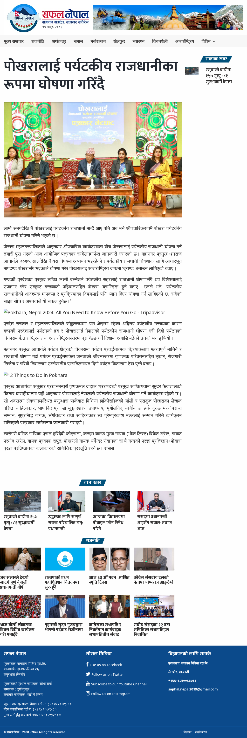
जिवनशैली (160, 41)
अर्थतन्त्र (59, 41)
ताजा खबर (92, 483)
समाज (78, 41)
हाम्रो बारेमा (201, 732)
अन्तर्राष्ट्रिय (184, 41)
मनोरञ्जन (98, 41)
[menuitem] (13, 41)
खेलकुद (119, 41)
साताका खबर (216, 59)
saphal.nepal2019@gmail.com (193, 689)
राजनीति (37, 41)
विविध (206, 41)
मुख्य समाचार (14, 41)
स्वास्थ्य (138, 41)
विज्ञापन (188, 732)
